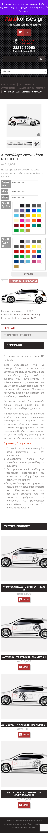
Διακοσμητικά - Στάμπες (32, 88)
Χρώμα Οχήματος (5, 242)
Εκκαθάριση (29, 274)
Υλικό (5, 191)
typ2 (33, 318)
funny (19, 318)
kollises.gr (24, 18)
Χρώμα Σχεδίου (6, 204)
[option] (24, 120)
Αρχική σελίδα (8, 84)
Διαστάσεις (6, 184)
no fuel (26, 318)
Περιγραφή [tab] (10, 328)
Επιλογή (26, 599)
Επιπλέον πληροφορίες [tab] (18, 335)
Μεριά (5, 197)
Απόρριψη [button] (24, 11)
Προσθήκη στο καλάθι (23, 281)
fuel (14, 318)
